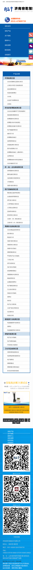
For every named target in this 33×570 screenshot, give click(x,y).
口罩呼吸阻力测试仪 (13, 204)
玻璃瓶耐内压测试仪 (13, 119)
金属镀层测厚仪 (11, 282)
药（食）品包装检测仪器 (14, 167)
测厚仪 (9, 297)
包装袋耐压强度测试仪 (13, 178)
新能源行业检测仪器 (12, 319)
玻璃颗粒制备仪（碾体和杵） (15, 152)
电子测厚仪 (10, 359)
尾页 (18, 422)
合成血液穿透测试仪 (13, 196)
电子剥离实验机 (11, 341)
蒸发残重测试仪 (11, 89)
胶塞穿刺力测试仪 (12, 215)
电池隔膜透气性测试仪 (13, 323)
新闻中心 (8, 40)
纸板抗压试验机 (11, 293)
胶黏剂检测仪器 (10, 334)
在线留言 (8, 55)
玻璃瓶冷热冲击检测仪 (13, 122)
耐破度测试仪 (11, 278)
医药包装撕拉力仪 (12, 148)
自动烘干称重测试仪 (13, 100)
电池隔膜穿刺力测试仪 (13, 330)
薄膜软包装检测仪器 (12, 226)
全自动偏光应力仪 (12, 163)
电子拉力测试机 (11, 304)
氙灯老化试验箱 (11, 267)
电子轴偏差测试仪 (12, 130)
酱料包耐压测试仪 (12, 174)
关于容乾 (8, 36)
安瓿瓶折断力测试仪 (13, 145)
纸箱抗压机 (10, 315)
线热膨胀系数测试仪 (13, 115)
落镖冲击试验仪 (11, 248)
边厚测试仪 (10, 156)
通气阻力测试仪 (11, 200)
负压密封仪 (10, 312)
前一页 (21, 420)
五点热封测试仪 (11, 289)
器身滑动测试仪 (11, 211)
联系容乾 (8, 50)
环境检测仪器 (10, 78)
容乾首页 (8, 26)
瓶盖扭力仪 (10, 237)
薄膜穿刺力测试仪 (12, 245)
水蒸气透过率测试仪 (13, 308)
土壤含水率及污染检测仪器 (15, 85)
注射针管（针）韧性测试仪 (15, 222)
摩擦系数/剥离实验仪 (13, 367)
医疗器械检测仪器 (11, 189)
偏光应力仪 (10, 133)
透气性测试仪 (11, 263)
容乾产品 (8, 31)
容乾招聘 (8, 45)
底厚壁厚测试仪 (11, 141)
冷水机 (9, 96)
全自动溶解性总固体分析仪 (15, 81)
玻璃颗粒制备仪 (11, 137)
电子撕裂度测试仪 (12, 285)
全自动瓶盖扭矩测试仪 (13, 230)
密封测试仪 (10, 233)
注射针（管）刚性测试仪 (14, 219)
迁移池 (9, 104)
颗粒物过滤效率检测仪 (13, 193)
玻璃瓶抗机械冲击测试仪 (14, 126)
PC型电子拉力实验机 (13, 256)
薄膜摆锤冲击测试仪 (13, 274)
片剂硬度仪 (10, 182)
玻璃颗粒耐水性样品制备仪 (15, 159)
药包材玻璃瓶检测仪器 (13, 107)
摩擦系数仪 (10, 363)
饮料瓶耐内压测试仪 (13, 170)
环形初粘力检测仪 (12, 345)
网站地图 (18, 561)
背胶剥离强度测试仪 (13, 352)
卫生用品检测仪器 (11, 348)
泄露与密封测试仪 (12, 185)
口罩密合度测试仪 (12, 207)
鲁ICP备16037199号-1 (9, 561)
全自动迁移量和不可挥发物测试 (16, 111)
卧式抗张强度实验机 (13, 371)
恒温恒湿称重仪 (11, 93)
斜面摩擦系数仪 (11, 271)
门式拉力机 (10, 259)
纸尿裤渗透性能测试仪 (13, 356)
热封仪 (9, 300)
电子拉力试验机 (11, 337)
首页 (11, 386)
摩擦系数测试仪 (11, 252)
